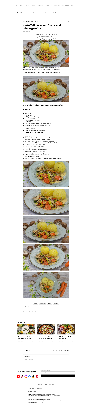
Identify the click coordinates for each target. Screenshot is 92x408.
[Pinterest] (37, 376)
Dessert (27, 13)
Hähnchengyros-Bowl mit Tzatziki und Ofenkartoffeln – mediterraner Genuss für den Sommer (66, 337)
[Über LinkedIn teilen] (29, 311)
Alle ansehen (72, 321)
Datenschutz (48, 384)
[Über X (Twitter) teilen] (26, 311)
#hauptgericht (42, 303)
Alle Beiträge (20, 13)
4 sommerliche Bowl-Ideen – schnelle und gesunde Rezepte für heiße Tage (25, 337)
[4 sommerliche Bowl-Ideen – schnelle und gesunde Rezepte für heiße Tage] (26, 329)
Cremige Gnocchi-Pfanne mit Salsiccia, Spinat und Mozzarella (45, 337)
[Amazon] (33, 376)
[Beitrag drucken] (35, 311)
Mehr (51, 13)
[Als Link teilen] (32, 311)
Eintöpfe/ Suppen (35, 13)
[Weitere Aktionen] (68, 21)
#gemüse (50, 303)
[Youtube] (18, 376)
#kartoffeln (56, 303)
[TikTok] (22, 376)
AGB (53, 384)
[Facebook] (29, 376)
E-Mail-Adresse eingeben (46, 370)
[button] (59, 12)
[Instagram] (25, 376)
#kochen (35, 303)
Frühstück (45, 13)
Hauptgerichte (26, 306)
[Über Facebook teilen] (23, 311)
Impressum (40, 384)
